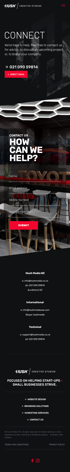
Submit (23, 225)
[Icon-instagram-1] (38, 461)
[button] (63, 6)
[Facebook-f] (32, 461)
